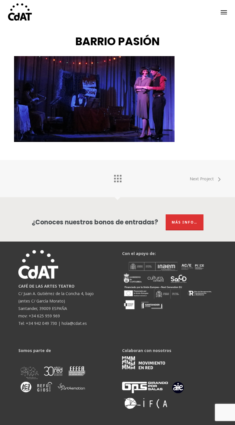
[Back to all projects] (117, 177)
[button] (224, 12)
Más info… (184, 222)
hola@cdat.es (74, 323)
